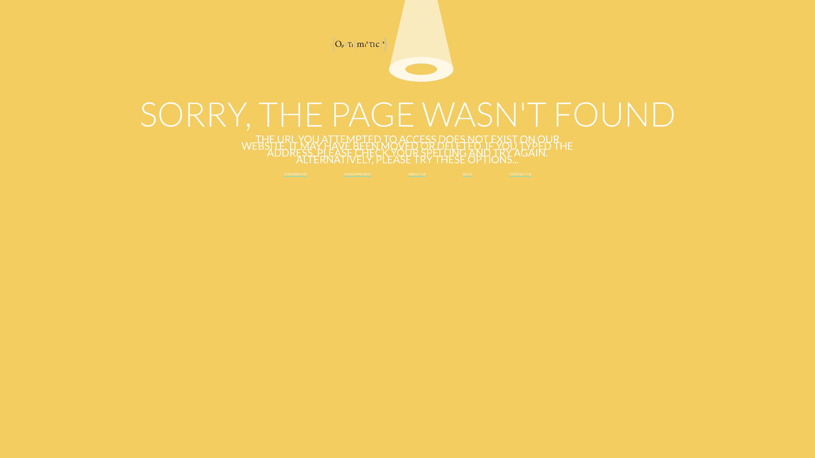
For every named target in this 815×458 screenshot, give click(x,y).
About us (417, 174)
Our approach (357, 174)
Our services (295, 174)
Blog (467, 174)
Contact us (520, 174)
